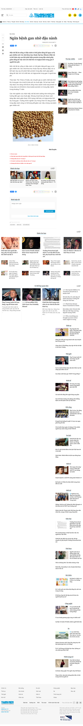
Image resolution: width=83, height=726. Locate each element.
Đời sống (22, 21)
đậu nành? (12, 224)
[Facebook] (76, 9)
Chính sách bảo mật (53, 702)
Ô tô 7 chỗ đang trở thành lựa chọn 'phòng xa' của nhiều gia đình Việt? (67, 649)
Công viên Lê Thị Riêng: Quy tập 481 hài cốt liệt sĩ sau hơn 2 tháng (68, 346)
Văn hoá (38, 691)
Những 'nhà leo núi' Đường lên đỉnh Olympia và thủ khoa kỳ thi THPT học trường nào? (68, 505)
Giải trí (48, 21)
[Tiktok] (78, 9)
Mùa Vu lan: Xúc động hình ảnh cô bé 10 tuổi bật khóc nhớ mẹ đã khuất (76, 413)
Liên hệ (41, 9)
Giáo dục (36, 21)
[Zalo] (81, 9)
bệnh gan (19, 224)
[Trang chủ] (1, 22)
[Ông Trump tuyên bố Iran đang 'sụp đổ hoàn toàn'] (61, 360)
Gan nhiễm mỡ (26, 224)
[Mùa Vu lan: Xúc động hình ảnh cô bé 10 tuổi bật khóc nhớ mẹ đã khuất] (61, 414)
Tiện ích (35, 9)
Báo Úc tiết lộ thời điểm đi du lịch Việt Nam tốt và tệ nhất (68, 450)
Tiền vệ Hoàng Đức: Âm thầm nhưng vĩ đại (67, 562)
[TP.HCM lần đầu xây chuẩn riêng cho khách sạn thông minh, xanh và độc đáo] (61, 442)
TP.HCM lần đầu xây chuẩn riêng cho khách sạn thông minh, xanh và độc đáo (75, 442)
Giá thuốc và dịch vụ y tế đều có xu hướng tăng (76, 580)
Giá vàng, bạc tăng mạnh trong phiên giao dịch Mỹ (75, 385)
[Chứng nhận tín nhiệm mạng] (66, 718)
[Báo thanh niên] (41, 15)
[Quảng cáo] (69, 15)
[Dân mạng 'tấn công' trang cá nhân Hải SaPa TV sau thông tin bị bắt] (61, 470)
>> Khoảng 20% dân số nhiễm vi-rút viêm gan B (21, 163)
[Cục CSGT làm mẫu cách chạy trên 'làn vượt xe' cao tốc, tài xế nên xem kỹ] (61, 635)
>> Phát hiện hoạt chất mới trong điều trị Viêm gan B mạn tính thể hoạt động (27, 156)
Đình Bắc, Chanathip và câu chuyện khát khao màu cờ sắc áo (68, 567)
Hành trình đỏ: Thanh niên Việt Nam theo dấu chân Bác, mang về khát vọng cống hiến (68, 511)
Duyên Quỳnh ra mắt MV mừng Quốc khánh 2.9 (68, 477)
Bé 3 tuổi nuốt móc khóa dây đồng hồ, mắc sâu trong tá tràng (68, 590)
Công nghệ (58, 21)
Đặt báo (25, 702)
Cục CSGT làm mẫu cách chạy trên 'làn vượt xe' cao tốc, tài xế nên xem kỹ (75, 634)
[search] (16, 15)
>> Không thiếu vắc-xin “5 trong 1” (18, 158)
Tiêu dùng (69, 21)
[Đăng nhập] (80, 15)
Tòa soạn (44, 702)
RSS (38, 702)
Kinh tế (17, 21)
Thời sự (9, 21)
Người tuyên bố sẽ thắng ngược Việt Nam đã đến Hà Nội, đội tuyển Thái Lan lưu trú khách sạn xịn (76, 555)
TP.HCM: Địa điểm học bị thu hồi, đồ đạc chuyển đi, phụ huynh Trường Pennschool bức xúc (68, 540)
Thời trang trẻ (76, 21)
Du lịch (40, 21)
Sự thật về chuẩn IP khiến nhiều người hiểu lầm (68, 622)
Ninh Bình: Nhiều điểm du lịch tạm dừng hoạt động (68, 456)
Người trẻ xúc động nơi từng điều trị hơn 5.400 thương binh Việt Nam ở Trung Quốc (75, 497)
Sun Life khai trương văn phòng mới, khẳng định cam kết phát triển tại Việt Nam (67, 399)
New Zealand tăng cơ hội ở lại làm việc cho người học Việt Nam (67, 533)
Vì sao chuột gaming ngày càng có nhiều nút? (67, 617)
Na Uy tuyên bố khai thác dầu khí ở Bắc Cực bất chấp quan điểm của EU (68, 368)
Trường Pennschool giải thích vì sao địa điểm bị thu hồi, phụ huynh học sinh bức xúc (75, 525)
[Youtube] (73, 9)
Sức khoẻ (21, 691)
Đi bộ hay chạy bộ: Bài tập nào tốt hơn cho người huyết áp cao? (66, 596)
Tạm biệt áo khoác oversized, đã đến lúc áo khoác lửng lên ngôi (75, 662)
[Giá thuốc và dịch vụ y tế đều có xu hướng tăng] (61, 582)
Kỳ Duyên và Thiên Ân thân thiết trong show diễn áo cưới (67, 482)
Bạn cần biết (28, 9)
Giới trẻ (31, 21)
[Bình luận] (3, 47)
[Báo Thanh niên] (7, 702)
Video (65, 21)
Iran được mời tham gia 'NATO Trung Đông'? (67, 374)
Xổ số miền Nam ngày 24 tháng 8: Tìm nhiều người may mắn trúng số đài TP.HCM (67, 427)
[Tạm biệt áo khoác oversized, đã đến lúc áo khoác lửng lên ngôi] (61, 663)
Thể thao (53, 21)
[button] (3, 35)
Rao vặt (73, 691)
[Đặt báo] (75, 15)
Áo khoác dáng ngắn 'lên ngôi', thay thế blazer (68, 671)
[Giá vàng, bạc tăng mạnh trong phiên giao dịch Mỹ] (61, 387)
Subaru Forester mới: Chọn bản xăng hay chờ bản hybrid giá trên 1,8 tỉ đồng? (67, 643)
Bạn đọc (73, 688)
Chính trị (4, 21)
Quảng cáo (32, 702)
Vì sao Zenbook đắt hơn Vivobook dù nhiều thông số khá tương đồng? (75, 609)
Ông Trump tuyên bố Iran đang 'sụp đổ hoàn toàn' (75, 358)
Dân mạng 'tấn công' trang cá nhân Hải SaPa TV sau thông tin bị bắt (75, 469)
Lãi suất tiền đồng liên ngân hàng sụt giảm (67, 394)
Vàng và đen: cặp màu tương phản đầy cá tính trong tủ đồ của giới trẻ (67, 675)
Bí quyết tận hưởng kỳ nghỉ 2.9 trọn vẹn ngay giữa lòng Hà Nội (67, 422)
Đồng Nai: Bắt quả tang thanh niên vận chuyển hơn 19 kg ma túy (68, 340)
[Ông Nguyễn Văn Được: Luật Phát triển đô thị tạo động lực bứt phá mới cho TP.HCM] (61, 332)
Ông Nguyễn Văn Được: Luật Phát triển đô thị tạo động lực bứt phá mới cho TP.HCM (76, 332)
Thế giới (13, 21)
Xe (62, 21)
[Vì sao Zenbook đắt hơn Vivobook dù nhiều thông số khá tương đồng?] (61, 610)
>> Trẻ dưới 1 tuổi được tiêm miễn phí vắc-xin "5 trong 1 (23, 161)
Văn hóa (45, 21)
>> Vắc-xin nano (13, 154)
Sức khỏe (27, 21)
